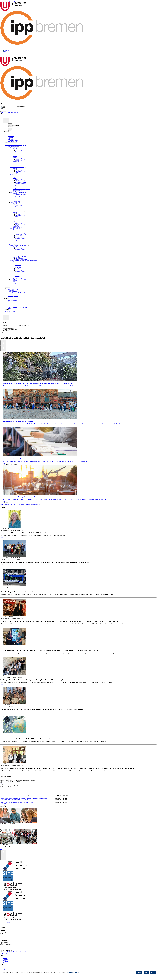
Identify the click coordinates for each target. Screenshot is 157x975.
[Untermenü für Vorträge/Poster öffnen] (19, 257)
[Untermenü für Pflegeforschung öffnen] (14, 244)
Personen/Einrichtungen (6, 108)
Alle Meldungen (4, 773)
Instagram (5, 968)
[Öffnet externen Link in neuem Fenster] (15, 870)
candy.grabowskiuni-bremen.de (15, 951)
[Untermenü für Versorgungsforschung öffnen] (19, 202)
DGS (4, 962)
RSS (1, 923)
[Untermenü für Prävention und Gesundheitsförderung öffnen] (25, 167)
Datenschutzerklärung (70, 972)
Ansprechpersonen (4, 953)
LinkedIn (5, 969)
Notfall (4, 960)
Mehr (1, 783)
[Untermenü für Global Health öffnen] (16, 147)
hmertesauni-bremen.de (13, 945)
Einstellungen (139, 972)
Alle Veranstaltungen (4, 790)
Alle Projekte (3, 803)
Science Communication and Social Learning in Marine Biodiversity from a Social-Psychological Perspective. (22, 800)
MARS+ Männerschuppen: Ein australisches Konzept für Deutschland (14, 799)
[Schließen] (5, 288)
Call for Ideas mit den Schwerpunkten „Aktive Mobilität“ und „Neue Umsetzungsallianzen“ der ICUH (20, 504)
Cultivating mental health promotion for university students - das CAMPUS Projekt (17, 802)
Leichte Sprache (6, 961)
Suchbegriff (2, 106)
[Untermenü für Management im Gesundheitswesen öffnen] (24, 211)
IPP (27, 112)
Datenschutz (5, 959)
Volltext (3, 107)
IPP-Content (9, 922)
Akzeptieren (152, 972)
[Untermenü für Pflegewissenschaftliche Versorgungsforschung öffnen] (28, 245)
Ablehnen (146, 972)
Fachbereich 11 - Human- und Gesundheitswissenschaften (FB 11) (13, 112)
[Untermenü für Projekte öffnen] (16, 157)
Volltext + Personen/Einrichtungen (8, 109)
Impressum (5, 958)
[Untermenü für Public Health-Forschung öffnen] (18, 146)
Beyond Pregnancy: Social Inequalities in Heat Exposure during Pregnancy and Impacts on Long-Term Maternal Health (24, 798)
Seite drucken (3, 925)
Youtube (4, 967)
